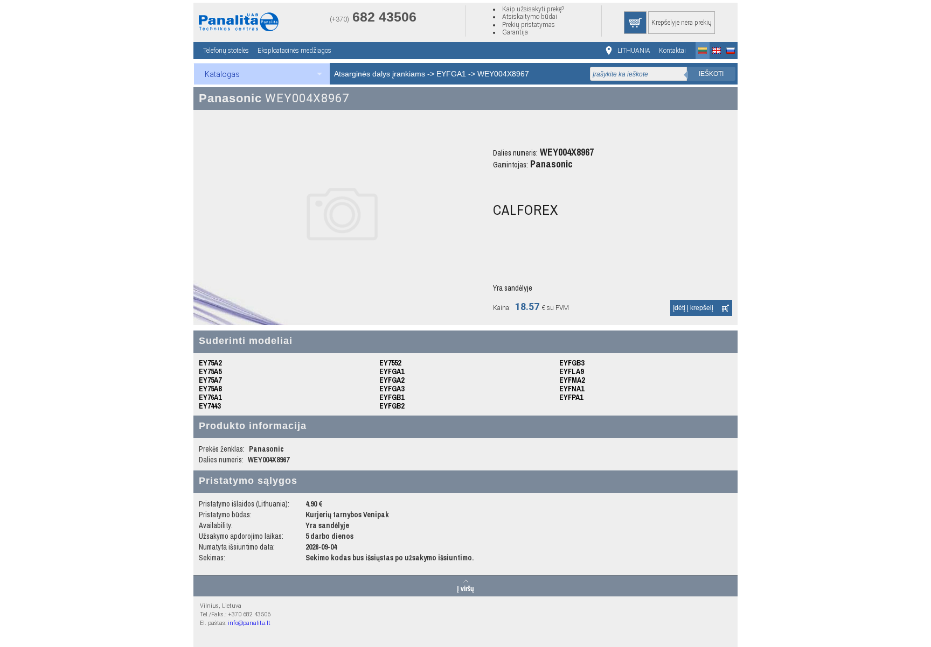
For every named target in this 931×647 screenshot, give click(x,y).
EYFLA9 (571, 371)
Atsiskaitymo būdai (529, 16)
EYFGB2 (391, 406)
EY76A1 (210, 397)
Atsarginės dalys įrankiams (379, 73)
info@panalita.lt (249, 623)
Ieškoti (711, 74)
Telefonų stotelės (226, 50)
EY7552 (390, 363)
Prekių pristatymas (528, 25)
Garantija (515, 32)
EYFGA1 (451, 73)
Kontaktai (672, 50)
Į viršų (465, 587)
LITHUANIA (633, 50)
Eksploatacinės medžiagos (294, 50)
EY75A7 (210, 380)
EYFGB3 (571, 363)
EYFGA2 (391, 380)
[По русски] (731, 50)
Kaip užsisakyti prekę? (533, 9)
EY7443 (209, 406)
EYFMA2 (572, 380)
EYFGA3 (391, 388)
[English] (717, 50)
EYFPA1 (571, 397)
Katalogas (222, 74)
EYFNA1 (571, 388)
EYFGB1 (391, 397)
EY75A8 (210, 388)
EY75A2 (210, 363)
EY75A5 (210, 371)
